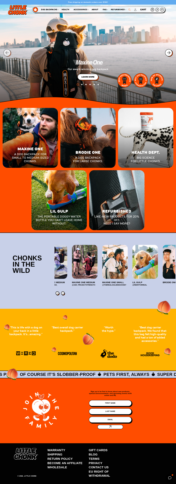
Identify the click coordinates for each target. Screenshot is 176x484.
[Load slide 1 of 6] (78, 84)
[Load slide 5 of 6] (94, 84)
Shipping (54, 454)
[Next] (62, 293)
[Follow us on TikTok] (157, 10)
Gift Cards (98, 450)
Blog (93, 454)
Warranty (56, 450)
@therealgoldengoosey (114, 285)
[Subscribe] (110, 427)
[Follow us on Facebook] (162, 10)
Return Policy (60, 458)
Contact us (99, 467)
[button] (49, 9)
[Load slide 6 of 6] (98, 84)
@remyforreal (139, 285)
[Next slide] (169, 53)
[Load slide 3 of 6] (86, 84)
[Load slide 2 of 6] (82, 84)
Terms (94, 458)
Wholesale (57, 467)
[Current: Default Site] (35, 9)
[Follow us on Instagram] (152, 10)
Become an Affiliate (65, 463)
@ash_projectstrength (83, 285)
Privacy (95, 463)
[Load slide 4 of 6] (90, 84)
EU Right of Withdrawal (99, 473)
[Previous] (57, 293)
